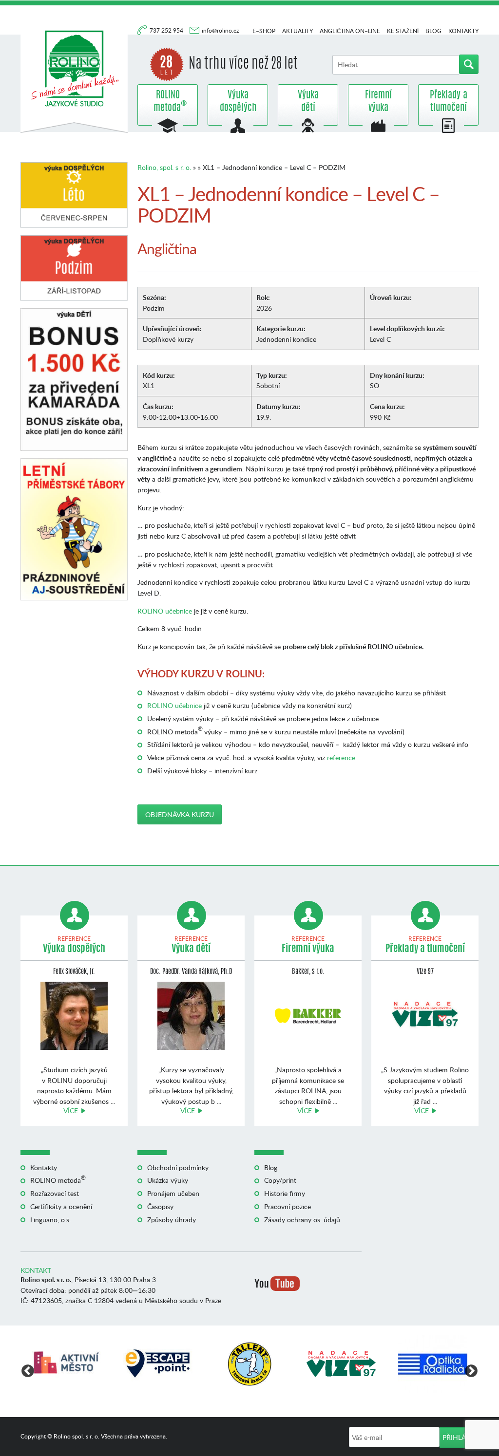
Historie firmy (284, 1193)
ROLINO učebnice (164, 611)
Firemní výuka (378, 102)
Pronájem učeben (173, 1193)
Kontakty (463, 31)
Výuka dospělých (238, 102)
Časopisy (160, 1206)
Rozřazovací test (54, 1193)
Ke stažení (403, 31)
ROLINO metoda (168, 102)
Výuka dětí (308, 102)
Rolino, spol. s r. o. (164, 167)
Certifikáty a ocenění (61, 1206)
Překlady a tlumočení (448, 102)
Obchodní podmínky (178, 1167)
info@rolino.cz (220, 30)
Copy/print (280, 1180)
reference (341, 757)
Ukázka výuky (167, 1180)
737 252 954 (167, 30)
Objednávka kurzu (179, 814)
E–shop (263, 31)
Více (70, 1110)
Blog (433, 31)
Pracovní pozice (287, 1206)
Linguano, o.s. (50, 1219)
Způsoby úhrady (171, 1219)
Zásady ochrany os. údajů (302, 1219)
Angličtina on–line (350, 31)
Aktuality (297, 31)
